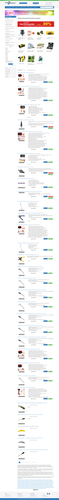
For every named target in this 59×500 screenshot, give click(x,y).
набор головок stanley (35, 484)
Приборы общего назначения (9, 31)
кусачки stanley (22, 485)
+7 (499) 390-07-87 (35, 4)
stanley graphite (29, 484)
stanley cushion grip (40, 485)
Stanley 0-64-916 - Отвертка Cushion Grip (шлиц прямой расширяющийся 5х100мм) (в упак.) (33, 449)
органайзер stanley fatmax (29, 483)
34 (34, 462)
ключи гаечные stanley (48, 486)
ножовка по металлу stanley (26, 486)
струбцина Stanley (27, 480)
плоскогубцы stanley (32, 482)
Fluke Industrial (8, 51)
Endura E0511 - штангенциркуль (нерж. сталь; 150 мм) (26, 278)
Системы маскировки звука (9, 44)
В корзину (45, 100)
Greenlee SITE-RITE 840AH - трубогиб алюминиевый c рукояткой (28, 201)
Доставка (16, 7)
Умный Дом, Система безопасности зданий (8, 24)
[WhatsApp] (36, 489)
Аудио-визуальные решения (9, 20)
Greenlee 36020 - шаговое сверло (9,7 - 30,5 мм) (25, 119)
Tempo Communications (9, 61)
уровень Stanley (46, 480)
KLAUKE (7, 57)
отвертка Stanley (42, 479)
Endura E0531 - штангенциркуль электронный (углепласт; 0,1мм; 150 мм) (30, 266)
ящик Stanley (38, 479)
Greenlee (7, 52)
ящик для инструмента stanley (39, 487)
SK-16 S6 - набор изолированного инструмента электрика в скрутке (29, 104)
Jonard (7, 56)
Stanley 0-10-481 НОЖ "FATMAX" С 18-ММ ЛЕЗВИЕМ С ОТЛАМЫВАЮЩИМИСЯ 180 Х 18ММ (32, 402)
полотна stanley (32, 487)
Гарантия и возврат (22, 7)
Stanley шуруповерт (27, 479)
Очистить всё (14, 65)
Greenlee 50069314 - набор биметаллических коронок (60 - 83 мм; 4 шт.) (30, 191)
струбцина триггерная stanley (34, 486)
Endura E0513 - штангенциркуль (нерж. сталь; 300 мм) (26, 375)
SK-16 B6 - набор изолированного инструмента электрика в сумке (29, 362)
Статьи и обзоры (8, 69)
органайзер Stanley (33, 479)
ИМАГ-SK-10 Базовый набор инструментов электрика (26, 387)
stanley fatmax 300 (47, 484)
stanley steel (26, 485)
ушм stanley (39, 483)
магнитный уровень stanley (33, 485)
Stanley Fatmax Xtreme (40, 480)
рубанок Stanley (22, 480)
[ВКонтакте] (34, 489)
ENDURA (7, 49)
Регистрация (49, 3)
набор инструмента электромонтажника (40, 488)
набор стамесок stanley (23, 484)
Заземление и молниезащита (9, 28)
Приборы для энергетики (9, 38)
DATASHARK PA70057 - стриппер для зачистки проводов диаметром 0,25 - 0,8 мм (31, 213)
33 (32, 462)
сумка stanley (51, 480)
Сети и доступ (7, 40)
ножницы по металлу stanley (40, 482)
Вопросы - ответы (29, 7)
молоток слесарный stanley (46, 483)
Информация (8, 73)
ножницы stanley (42, 486)
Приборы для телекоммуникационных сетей (10, 34)
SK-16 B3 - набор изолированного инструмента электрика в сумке (29, 86)
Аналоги (29, 117)
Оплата (13, 7)
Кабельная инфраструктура (9, 26)
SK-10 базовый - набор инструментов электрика (26, 72)
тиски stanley (43, 481)
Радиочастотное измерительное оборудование (10, 36)
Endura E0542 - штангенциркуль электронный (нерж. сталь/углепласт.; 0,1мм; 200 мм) (32, 337)
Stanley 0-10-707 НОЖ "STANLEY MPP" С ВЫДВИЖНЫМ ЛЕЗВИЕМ (28, 426)
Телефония (7, 18)
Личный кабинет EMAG (48, 4)
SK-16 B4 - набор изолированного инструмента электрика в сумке (29, 224)
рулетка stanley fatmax (31, 481)
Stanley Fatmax (21, 479)
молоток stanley (20, 481)
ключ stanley (19, 486)
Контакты (35, 7)
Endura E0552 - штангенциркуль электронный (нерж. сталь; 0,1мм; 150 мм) (30, 325)
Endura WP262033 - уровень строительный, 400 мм (26, 178)
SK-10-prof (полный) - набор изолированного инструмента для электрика (30, 131)
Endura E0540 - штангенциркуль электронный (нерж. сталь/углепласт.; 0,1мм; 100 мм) (32, 289)
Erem (6, 50)
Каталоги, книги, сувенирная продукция (9, 43)
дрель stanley (35, 483)
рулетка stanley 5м (41, 484)
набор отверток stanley (25, 482)
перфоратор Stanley (34, 480)
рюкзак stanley (20, 488)
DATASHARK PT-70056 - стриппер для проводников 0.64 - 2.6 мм (28, 254)
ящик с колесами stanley (26, 487)
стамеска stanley (25, 481)
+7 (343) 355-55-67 (20, 494)
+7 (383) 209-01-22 (32, 494)
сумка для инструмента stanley (49, 487)
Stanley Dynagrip (46, 482)
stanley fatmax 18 (22, 483)
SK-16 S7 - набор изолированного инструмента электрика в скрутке (29, 153)
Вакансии (7, 76)
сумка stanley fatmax (38, 481)
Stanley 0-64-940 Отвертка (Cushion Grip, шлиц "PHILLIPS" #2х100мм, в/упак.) (30, 414)
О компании (8, 7)
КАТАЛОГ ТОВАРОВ (8, 16)
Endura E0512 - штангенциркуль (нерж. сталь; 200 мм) (26, 301)
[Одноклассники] (35, 489)
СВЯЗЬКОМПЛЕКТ (8, 62)
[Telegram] (37, 489)
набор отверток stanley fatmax (48, 485)
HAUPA (7, 53)
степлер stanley (47, 481)
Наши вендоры (8, 71)
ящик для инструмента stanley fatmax (28, 488)
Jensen (7, 55)
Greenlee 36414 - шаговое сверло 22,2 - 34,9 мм (25, 166)
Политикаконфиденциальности (46, 495)
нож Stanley (47, 479)
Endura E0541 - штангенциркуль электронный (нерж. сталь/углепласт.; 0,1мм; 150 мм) (32, 313)
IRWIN (7, 54)
